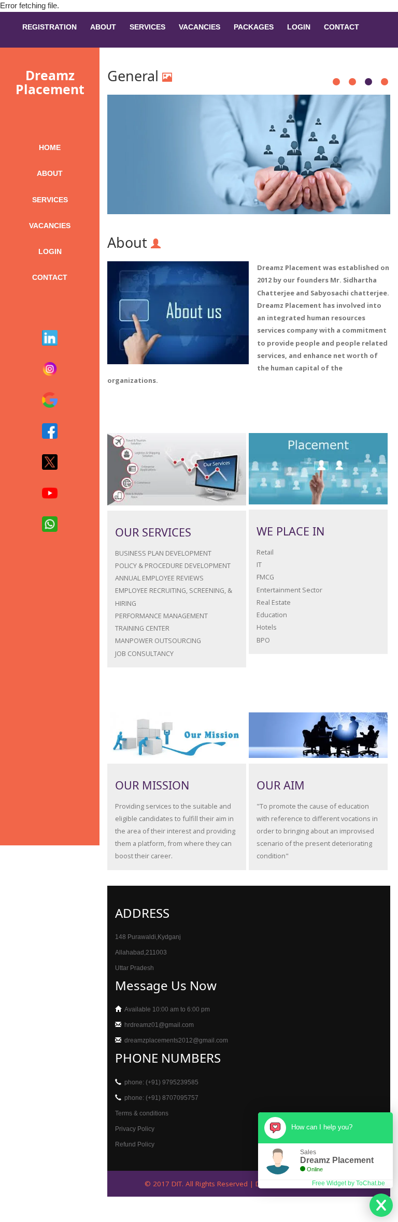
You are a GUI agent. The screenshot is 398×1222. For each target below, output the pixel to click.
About (103, 27)
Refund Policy (134, 1144)
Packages (254, 27)
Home (50, 148)
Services (147, 27)
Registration (49, 27)
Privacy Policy (134, 1128)
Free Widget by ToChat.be (348, 1183)
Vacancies (199, 27)
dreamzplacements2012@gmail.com (176, 1040)
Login (298, 27)
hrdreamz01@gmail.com (159, 1025)
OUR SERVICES (153, 532)
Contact (341, 27)
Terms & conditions (141, 1113)
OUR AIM (281, 785)
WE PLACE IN (290, 531)
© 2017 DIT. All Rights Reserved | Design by (217, 1183)
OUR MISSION (152, 785)
